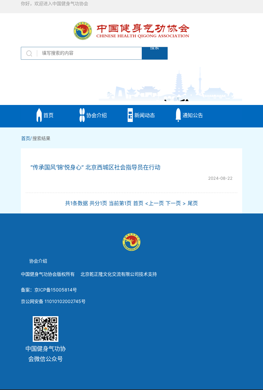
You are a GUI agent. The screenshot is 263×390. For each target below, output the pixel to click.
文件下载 (144, 156)
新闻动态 (144, 115)
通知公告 (192, 115)
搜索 (154, 48)
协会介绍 (96, 115)
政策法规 (48, 156)
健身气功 (96, 156)
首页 (48, 115)
